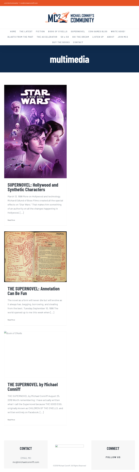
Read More (11, 220)
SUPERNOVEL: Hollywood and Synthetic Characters (33, 187)
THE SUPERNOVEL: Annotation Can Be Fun (34, 291)
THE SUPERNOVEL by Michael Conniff (33, 386)
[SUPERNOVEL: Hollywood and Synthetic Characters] (35, 131)
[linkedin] (115, 463)
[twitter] (111, 463)
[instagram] (120, 463)
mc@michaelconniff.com (29, 3)
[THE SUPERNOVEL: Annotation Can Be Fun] (35, 256)
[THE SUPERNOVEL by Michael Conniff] (35, 354)
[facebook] (106, 463)
